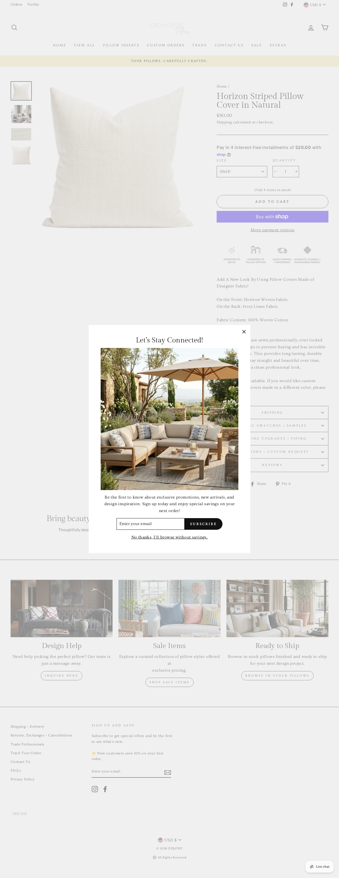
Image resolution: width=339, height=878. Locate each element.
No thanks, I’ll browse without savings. (169, 537)
